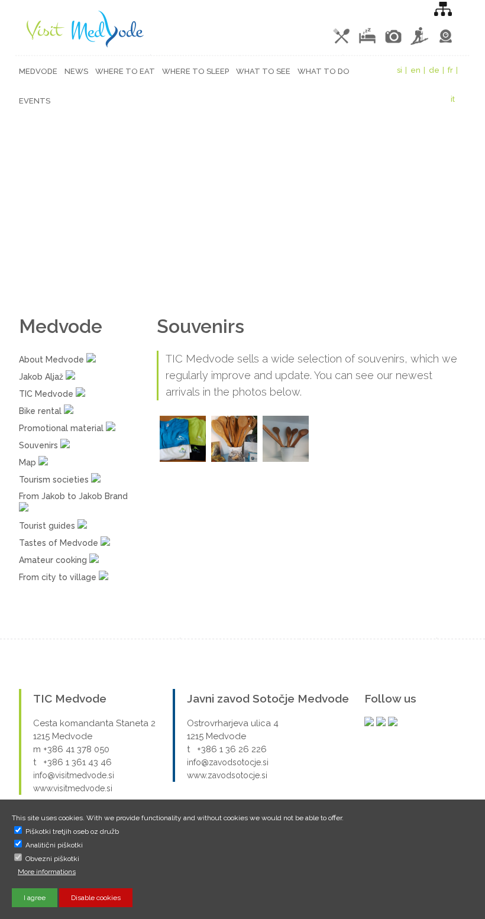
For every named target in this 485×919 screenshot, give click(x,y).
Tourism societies (55, 479)
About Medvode (52, 359)
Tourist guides (48, 525)
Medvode (38, 71)
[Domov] (82, 47)
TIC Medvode (47, 394)
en (415, 70)
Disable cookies (96, 898)
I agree (35, 898)
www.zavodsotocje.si (227, 775)
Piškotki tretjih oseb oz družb (71, 831)
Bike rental (41, 411)
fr (450, 70)
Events (34, 100)
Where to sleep (195, 71)
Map (28, 462)
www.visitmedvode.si (72, 788)
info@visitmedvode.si (73, 775)
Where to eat (125, 71)
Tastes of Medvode (60, 543)
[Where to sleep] (368, 43)
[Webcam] (445, 43)
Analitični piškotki (53, 845)
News (76, 71)
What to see (263, 71)
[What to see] (394, 43)
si (399, 70)
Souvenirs (39, 445)
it (453, 99)
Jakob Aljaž (42, 376)
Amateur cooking (54, 560)
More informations (47, 872)
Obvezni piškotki (51, 859)
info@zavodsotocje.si (228, 762)
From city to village (59, 577)
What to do (324, 71)
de (434, 70)
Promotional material (62, 428)
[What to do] (421, 43)
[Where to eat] (342, 43)
